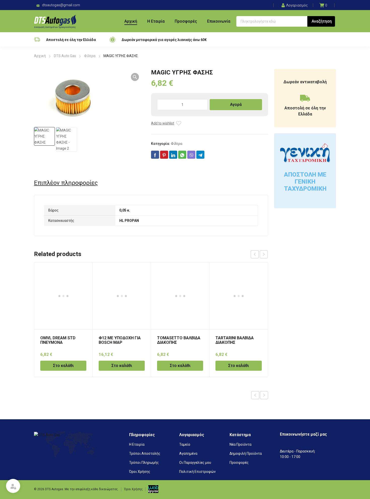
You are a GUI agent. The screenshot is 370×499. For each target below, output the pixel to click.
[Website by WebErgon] (153, 489)
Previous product (255, 395)
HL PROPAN (129, 221)
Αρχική (40, 56)
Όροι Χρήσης (133, 489)
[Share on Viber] (191, 155)
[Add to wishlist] (178, 123)
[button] (135, 77)
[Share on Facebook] (155, 155)
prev (255, 254)
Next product (264, 395)
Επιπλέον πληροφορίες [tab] (66, 182)
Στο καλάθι (63, 365)
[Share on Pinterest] (164, 155)
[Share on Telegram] (200, 155)
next (264, 254)
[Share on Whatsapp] (182, 155)
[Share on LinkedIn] (173, 155)
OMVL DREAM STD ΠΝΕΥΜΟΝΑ (58, 340)
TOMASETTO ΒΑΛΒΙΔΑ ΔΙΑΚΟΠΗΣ (178, 340)
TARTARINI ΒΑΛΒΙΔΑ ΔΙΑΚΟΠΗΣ (234, 340)
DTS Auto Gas (65, 56)
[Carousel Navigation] (259, 254)
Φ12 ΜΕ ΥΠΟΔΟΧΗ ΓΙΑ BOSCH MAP (120, 340)
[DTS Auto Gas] (55, 21)
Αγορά (236, 104)
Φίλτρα (89, 56)
